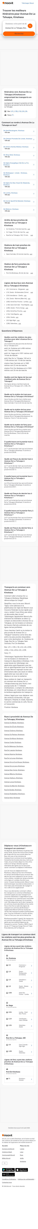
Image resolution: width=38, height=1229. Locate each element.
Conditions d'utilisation (9, 1179)
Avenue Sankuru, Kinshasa (13, 778)
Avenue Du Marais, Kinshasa (14, 723)
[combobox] (19, 24)
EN (4, 1163)
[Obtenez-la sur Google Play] (8, 1170)
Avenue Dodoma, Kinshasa (13, 730)
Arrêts (22, 1158)
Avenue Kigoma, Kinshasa (13, 754)
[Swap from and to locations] (30, 26)
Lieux (21, 1152)
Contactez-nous (7, 1182)
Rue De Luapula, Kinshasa (13, 750)
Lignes (22, 1149)
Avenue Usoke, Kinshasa (12, 742)
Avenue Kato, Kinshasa (12, 798)
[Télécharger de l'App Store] (21, 1170)
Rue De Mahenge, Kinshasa (13, 746)
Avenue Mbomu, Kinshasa (13, 774)
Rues (21, 1155)
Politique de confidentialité (26, 1179)
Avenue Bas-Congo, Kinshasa (14, 770)
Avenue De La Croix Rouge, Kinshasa (16, 762)
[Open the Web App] (8, 1174)
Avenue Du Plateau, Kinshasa (14, 734)
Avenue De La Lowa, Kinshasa (14, 766)
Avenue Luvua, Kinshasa (12, 782)
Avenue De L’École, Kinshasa (14, 726)
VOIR (29, 229)
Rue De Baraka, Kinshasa (12, 790)
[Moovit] (8, 3)
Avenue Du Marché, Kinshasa (14, 786)
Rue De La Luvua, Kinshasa (13, 758)
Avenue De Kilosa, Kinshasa (13, 738)
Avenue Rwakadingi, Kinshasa (14, 794)
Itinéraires (23, 1161)
